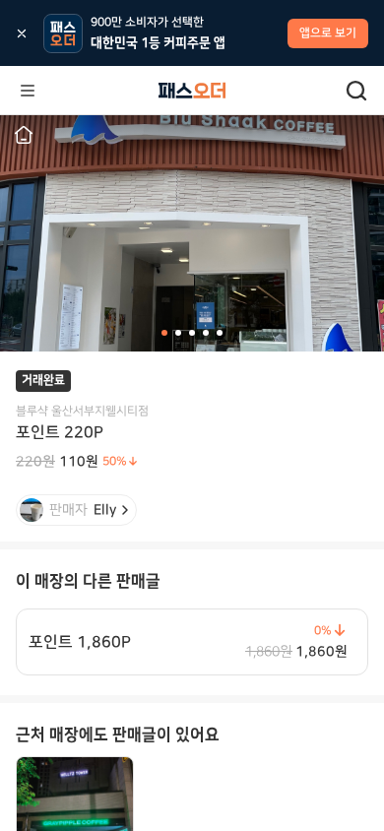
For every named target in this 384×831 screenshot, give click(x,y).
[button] (23, 135)
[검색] (356, 90)
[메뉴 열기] (27, 90)
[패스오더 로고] (192, 90)
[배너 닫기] (21, 33)
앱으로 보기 (327, 33)
